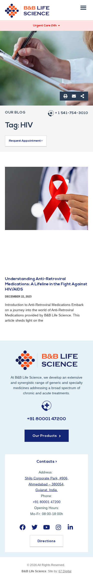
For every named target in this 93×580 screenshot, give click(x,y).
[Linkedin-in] (70, 527)
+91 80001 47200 (46, 419)
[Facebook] (22, 527)
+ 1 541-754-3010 (71, 113)
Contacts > (46, 462)
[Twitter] (34, 527)
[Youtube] (46, 527)
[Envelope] (74, 96)
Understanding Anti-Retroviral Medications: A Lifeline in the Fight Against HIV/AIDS (46, 284)
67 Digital (65, 571)
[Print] (65, 96)
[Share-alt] (82, 96)
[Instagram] (58, 527)
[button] (83, 7)
